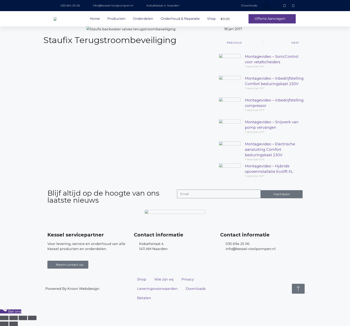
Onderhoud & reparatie (180, 19)
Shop (211, 19)
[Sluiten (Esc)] (32, 318)
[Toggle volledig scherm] (13, 318)
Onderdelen (143, 19)
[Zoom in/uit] (4, 318)
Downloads (196, 289)
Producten (116, 19)
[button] (266, 5)
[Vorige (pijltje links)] (4, 324)
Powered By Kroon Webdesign (72, 289)
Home (95, 19)
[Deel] (23, 318)
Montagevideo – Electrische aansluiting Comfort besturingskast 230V (270, 149)
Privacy (187, 279)
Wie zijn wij (163, 279)
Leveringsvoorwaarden (157, 289)
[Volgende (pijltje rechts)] (13, 324)
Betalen (144, 298)
